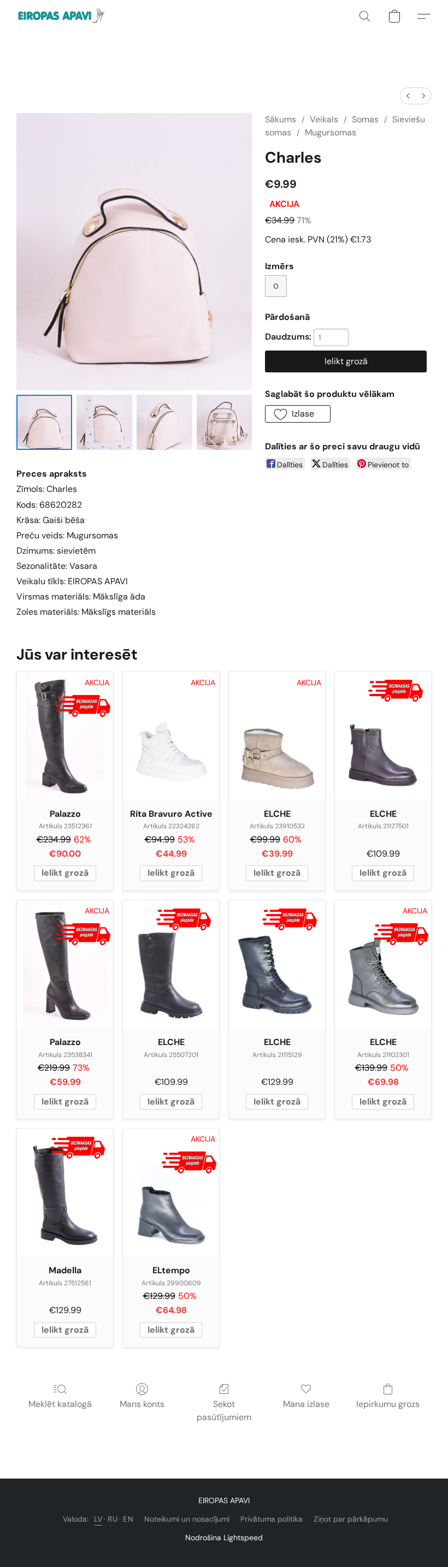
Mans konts (142, 1404)
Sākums (280, 119)
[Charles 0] (44, 422)
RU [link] (112, 1519)
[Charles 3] (224, 422)
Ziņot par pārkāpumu (351, 1519)
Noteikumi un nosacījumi (186, 1519)
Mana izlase (306, 1404)
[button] (62, 16)
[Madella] (65, 1193)
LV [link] (98, 1519)
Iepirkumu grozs (388, 1404)
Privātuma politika (271, 1519)
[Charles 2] (164, 422)
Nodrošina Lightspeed (224, 1537)
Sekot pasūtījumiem (224, 1410)
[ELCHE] (383, 736)
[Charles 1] (104, 422)
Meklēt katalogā (60, 1404)
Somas (365, 119)
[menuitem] (408, 96)
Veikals (324, 119)
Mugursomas (330, 132)
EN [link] (128, 1519)
